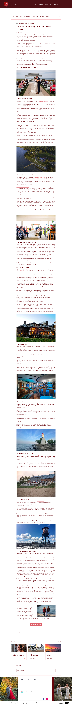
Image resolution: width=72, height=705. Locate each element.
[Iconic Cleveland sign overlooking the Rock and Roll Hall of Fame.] (36, 648)
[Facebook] (44, 699)
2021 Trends (42, 16)
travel (17, 16)
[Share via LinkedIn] (22, 632)
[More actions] (55, 23)
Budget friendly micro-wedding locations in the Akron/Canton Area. (18, 654)
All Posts (12, 16)
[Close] (70, 703)
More (47, 16)
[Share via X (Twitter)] (19, 632)
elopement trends (27, 16)
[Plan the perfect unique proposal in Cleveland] (53, 648)
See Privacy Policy (28, 703)
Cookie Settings (61, 703)
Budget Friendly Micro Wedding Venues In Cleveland (35, 654)
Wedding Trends (35, 16)
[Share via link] (24, 632)
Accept (67, 703)
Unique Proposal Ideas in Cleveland (52, 654)
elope (21, 16)
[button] (59, 16)
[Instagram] (47, 699)
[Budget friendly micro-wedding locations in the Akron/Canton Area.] (19, 648)
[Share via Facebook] (16, 632)
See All (59, 641)
